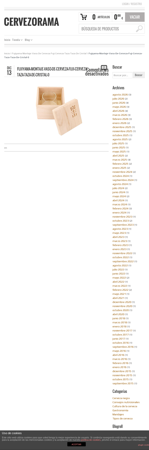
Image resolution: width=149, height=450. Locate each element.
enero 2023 (119, 249)
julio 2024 (118, 188)
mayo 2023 (119, 232)
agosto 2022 (120, 265)
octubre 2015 (121, 379)
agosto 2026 (120, 94)
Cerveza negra (121, 398)
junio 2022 (119, 273)
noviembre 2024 (122, 171)
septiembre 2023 (123, 224)
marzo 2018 (120, 322)
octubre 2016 (121, 342)
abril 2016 (118, 354)
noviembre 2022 (122, 253)
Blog (26, 40)
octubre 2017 (121, 334)
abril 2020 (118, 314)
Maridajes (118, 414)
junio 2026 (119, 102)
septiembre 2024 (123, 180)
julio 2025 (118, 143)
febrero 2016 (120, 363)
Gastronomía (120, 410)
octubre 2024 (121, 175)
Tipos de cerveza (123, 418)
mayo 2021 (119, 293)
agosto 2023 (120, 228)
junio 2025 (119, 147)
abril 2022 (118, 281)
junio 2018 (119, 318)
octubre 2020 (121, 310)
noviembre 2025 (122, 131)
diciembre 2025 (122, 127)
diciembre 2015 (122, 371)
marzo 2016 (120, 359)
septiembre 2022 (123, 261)
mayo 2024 (119, 196)
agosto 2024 (120, 184)
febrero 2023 (120, 245)
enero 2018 (119, 326)
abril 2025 (118, 155)
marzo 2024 (120, 204)
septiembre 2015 (123, 383)
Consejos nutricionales (126, 402)
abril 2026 (118, 110)
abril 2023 (118, 236)
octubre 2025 (121, 135)
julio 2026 (118, 98)
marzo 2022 (120, 285)
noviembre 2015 (122, 375)
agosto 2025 (120, 139)
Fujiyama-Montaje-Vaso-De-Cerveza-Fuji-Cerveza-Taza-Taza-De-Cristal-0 (52, 71)
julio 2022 (118, 269)
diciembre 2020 (122, 302)
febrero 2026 (120, 118)
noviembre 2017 (122, 330)
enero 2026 (119, 123)
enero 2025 (119, 167)
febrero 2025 (120, 163)
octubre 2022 (121, 257)
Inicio (7, 40)
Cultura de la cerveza (125, 406)
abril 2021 (118, 297)
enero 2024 (119, 212)
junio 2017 (119, 338)
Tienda (15, 40)
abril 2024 (118, 200)
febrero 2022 (120, 289)
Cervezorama (31, 21)
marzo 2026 (120, 114)
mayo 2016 (119, 350)
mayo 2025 (119, 151)
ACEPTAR (76, 444)
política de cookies (91, 440)
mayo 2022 (119, 277)
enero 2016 (119, 367)
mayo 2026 (119, 106)
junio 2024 (119, 192)
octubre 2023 (121, 220)
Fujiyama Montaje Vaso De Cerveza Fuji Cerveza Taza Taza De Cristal (49, 53)
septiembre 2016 (123, 346)
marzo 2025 (120, 159)
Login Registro (132, 4)
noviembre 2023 (122, 216)
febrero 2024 (120, 208)
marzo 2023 (120, 241)
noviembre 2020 (122, 306)
